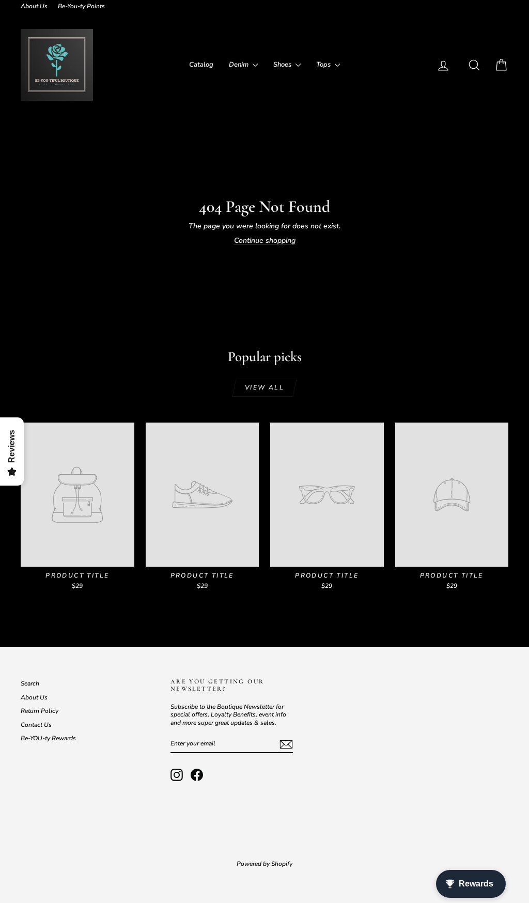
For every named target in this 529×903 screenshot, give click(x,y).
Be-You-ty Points (81, 6)
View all (264, 387)
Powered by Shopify (264, 864)
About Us (34, 6)
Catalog (201, 64)
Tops (324, 64)
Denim (239, 64)
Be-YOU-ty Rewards (48, 738)
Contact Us (36, 725)
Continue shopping (264, 240)
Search (30, 683)
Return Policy (39, 711)
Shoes (283, 64)
